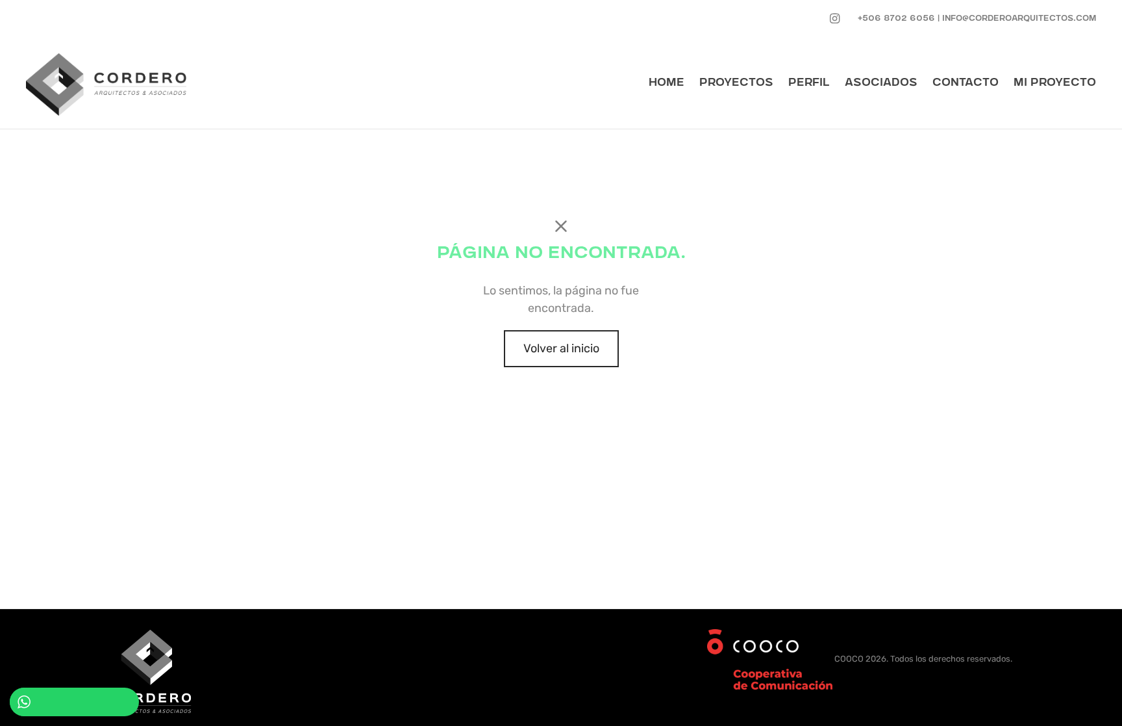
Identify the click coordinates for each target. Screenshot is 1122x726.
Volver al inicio (561, 348)
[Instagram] (835, 18)
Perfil (809, 83)
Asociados (881, 83)
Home (666, 83)
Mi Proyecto (1055, 83)
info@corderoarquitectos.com (1019, 19)
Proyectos (736, 83)
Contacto (965, 83)
